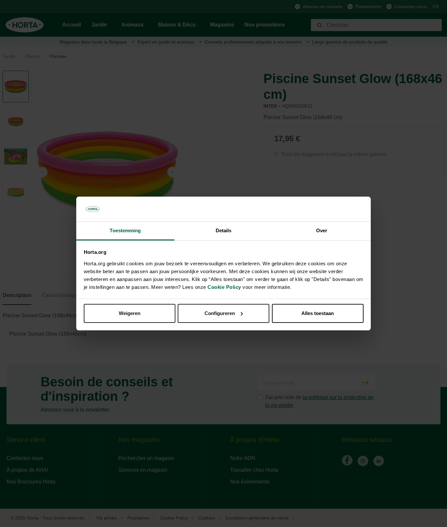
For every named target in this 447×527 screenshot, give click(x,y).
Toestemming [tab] (125, 230)
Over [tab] (321, 230)
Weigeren (129, 313)
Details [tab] (224, 230)
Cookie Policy (224, 287)
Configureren (220, 313)
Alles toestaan (317, 313)
